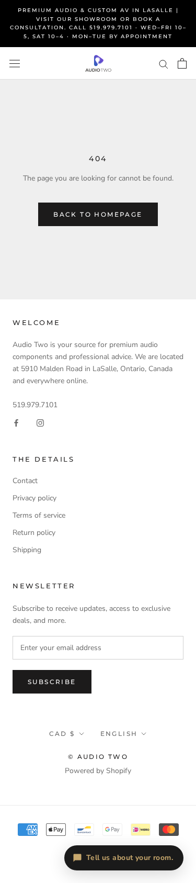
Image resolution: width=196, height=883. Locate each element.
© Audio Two (98, 757)
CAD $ (62, 733)
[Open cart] (182, 63)
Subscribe (52, 682)
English (119, 733)
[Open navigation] (14, 64)
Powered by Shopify (98, 771)
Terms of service (39, 515)
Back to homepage (97, 214)
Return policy (34, 533)
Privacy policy (34, 498)
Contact (25, 481)
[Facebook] (16, 423)
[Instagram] (40, 423)
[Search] (163, 63)
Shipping (27, 550)
